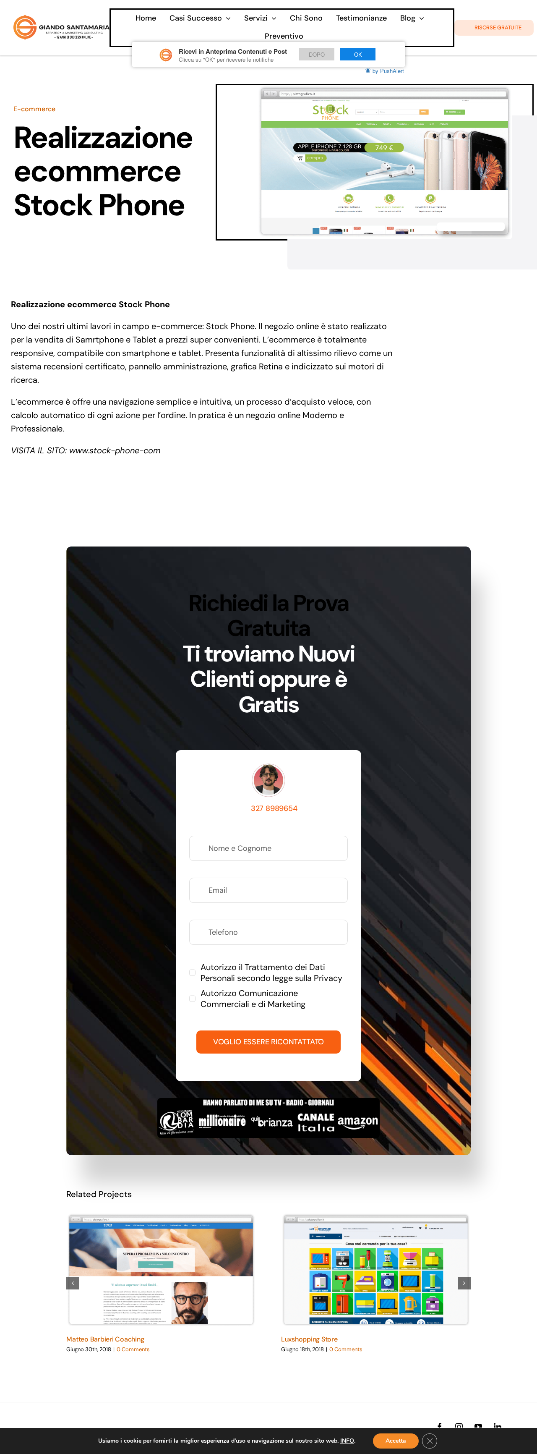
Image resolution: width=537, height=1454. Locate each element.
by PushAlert (388, 71)
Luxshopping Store (309, 1339)
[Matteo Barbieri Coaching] (161, 1270)
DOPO (317, 54)
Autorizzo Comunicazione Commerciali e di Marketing (253, 998)
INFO (347, 1441)
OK (358, 54)
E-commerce (34, 109)
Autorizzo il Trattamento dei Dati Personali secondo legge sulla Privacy (271, 972)
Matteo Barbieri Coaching (105, 1339)
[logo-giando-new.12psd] (61, 18)
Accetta (396, 1441)
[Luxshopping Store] (376, 1270)
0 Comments (133, 1349)
